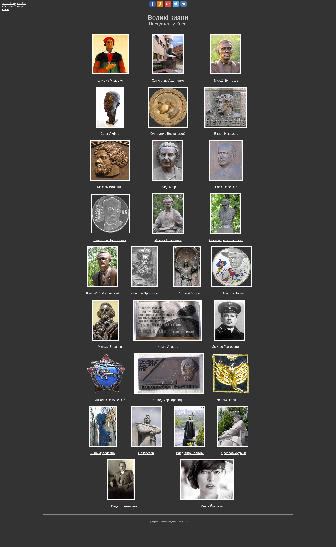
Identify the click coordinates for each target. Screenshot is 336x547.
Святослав (146, 453)
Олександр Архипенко (168, 80)
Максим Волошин (109, 187)
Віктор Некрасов (226, 133)
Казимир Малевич (110, 80)
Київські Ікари (226, 400)
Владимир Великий (190, 453)
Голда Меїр (168, 187)
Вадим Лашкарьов (124, 506)
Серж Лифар (110, 133)
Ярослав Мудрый (233, 453)
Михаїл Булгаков (226, 80)
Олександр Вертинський (168, 133)
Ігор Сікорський (226, 187)
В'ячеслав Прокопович (109, 240)
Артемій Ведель (189, 293)
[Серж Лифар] (110, 107)
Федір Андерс (168, 346)
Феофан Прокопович (146, 293)
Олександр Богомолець (226, 240)
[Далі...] (168, 107)
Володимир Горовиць (167, 400)
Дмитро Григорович (226, 346)
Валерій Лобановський (102, 293)
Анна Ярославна (102, 453)
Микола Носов (233, 293)
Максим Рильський (167, 240)
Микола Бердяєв (110, 346)
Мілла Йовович (212, 506)
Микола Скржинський (109, 400)
